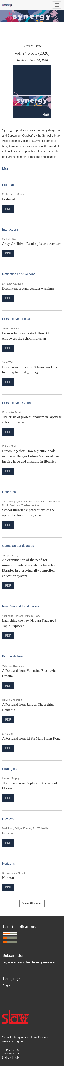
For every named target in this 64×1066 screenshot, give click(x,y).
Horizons (8, 877)
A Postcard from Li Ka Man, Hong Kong (31, 738)
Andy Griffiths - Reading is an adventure (31, 244)
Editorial (8, 199)
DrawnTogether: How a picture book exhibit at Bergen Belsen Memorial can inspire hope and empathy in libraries (30, 456)
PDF (9, 208)
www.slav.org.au (12, 1041)
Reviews (8, 833)
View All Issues (32, 903)
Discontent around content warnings (28, 288)
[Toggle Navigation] (57, 5)
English (7, 985)
